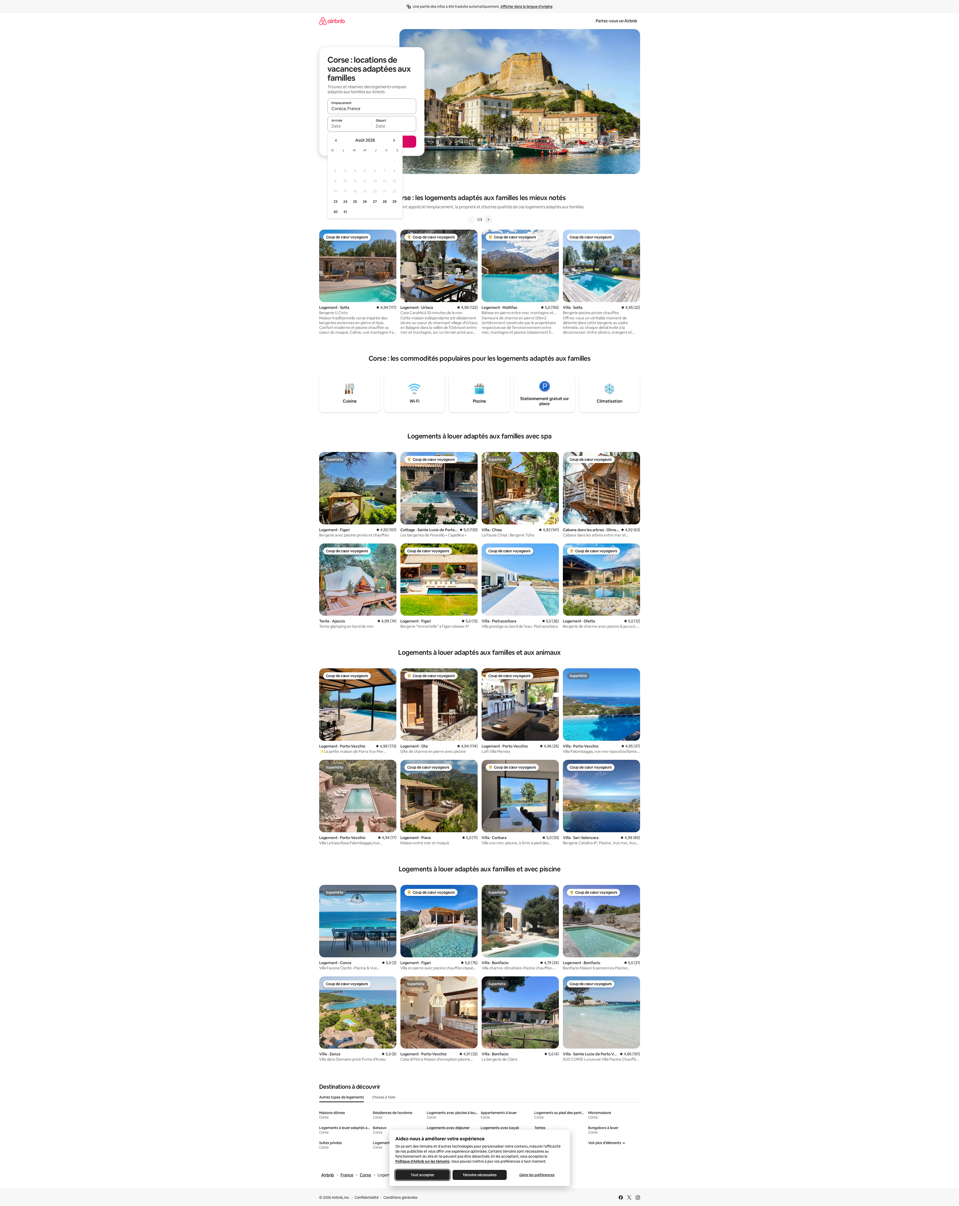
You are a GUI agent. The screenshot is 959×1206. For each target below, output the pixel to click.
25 (355, 201)
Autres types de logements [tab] (341, 1097)
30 (335, 212)
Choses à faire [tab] (383, 1097)
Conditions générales (400, 1197)
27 (375, 201)
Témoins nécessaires (480, 1175)
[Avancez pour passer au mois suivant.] (393, 140)
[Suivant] (488, 220)
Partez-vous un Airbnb (616, 21)
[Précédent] (471, 220)
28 (385, 201)
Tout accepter (422, 1175)
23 (335, 201)
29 (394, 201)
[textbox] (349, 126)
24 (345, 201)
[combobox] (371, 109)
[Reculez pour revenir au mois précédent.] (336, 140)
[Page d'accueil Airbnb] (332, 21)
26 (365, 201)
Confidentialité (367, 1197)
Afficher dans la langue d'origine (526, 6)
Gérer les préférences (536, 1175)
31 (345, 212)
